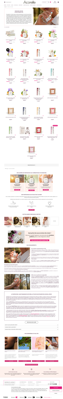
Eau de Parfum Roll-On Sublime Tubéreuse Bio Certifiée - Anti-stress (52, 137)
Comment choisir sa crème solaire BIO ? (51, 351)
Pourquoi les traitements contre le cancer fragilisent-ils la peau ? (38, 351)
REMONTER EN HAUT (31, 165)
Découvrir (31, 209)
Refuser (56, 393)
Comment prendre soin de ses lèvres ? (10, 351)
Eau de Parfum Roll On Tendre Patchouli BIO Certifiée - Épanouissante (38, 99)
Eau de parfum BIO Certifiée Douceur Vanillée (10, 98)
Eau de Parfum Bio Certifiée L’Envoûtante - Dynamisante (24, 137)
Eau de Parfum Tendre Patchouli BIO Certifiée (52, 59)
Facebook (48, 384)
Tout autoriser (56, 387)
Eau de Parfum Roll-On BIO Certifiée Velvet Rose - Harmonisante (10, 79)
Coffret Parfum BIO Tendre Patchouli (38, 137)
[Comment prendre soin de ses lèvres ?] (11, 343)
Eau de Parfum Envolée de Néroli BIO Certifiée (38, 79)
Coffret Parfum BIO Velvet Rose (52, 117)
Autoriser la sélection (55, 390)
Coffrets (48, 316)
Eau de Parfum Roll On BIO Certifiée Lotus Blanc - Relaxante (52, 79)
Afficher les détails (47, 397)
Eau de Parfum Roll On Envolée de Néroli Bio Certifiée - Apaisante (38, 60)
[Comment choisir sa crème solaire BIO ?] (52, 343)
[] (48, 2)
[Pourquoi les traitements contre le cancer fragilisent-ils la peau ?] (38, 343)
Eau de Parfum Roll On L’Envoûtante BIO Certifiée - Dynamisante (24, 79)
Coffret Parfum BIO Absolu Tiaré (11, 117)
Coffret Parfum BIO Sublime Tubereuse (31, 156)
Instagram (52, 384)
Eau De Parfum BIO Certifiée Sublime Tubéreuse (10, 59)
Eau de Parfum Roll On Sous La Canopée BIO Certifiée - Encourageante (24, 118)
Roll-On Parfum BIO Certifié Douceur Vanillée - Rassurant (38, 118)
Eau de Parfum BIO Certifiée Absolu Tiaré (38, 40)
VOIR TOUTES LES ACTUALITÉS (31, 364)
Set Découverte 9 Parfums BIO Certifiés (10, 40)
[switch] (25, 397)
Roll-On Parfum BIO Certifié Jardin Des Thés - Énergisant (10, 137)
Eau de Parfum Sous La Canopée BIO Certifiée (24, 40)
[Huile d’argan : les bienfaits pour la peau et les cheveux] (24, 343)
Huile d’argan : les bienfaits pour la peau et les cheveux (24, 351)
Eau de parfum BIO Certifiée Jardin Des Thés (24, 98)
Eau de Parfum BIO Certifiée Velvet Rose (24, 59)
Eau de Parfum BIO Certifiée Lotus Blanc (52, 40)
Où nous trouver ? (8, 2)
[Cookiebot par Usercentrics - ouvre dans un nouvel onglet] (5, 397)
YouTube (50, 384)
